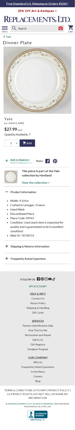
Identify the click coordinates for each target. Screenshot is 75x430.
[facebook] (38, 279)
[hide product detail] (6, 191)
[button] (37, 193)
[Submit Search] (14, 28)
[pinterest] (42, 279)
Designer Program (38, 349)
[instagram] (46, 279)
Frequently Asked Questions (37, 366)
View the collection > (36, 182)
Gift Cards (38, 312)
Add (29, 143)
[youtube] (50, 279)
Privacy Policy (58, 390)
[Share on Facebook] (47, 161)
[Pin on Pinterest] (55, 161)
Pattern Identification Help (38, 325)
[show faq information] (6, 258)
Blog (37, 381)
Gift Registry (38, 344)
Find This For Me (38, 330)
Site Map (40, 390)
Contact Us (37, 298)
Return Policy (38, 303)
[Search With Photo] (60, 28)
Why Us (37, 362)
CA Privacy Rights (19, 394)
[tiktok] (53, 279)
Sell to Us (38, 339)
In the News (38, 371)
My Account (38, 286)
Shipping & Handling (38, 307)
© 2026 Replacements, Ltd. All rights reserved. (30, 404)
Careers (37, 376)
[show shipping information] (6, 246)
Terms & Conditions (18, 390)
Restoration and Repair (38, 335)
